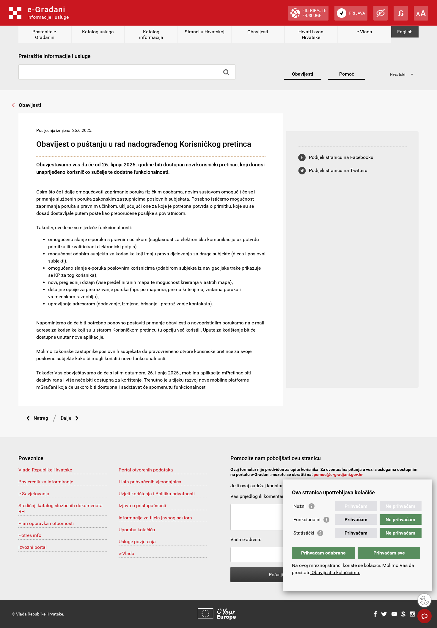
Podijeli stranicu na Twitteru (338, 170)
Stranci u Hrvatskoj (204, 32)
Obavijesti (257, 32)
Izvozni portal (32, 547)
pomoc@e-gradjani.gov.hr (338, 474)
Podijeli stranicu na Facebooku (341, 157)
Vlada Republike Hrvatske (45, 470)
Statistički (303, 533)
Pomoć (346, 74)
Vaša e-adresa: (245, 539)
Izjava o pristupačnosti (142, 505)
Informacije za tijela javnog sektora (155, 518)
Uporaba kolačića (137, 529)
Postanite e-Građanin (44, 34)
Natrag (41, 418)
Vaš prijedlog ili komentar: (257, 496)
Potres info (29, 535)
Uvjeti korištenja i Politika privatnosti (157, 493)
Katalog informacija (151, 34)
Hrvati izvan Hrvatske (310, 34)
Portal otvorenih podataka (146, 470)
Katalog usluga (98, 32)
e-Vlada (364, 32)
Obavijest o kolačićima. (335, 572)
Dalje (66, 418)
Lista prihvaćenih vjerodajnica (150, 482)
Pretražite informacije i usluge (54, 56)
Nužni (299, 506)
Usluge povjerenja (137, 541)
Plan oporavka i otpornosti (46, 523)
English (405, 32)
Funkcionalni (306, 519)
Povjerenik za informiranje (45, 482)
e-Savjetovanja (33, 493)
